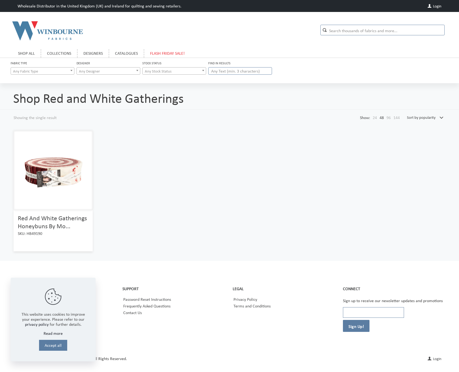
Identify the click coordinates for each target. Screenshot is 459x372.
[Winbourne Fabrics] (47, 30)
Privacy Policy (245, 299)
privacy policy (37, 324)
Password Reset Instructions (147, 299)
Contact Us (132, 312)
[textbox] (42, 71)
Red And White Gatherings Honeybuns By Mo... (52, 222)
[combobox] (42, 71)
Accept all (53, 345)
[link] (374, 117)
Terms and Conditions (252, 305)
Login (436, 6)
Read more (53, 333)
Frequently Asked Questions (147, 305)
